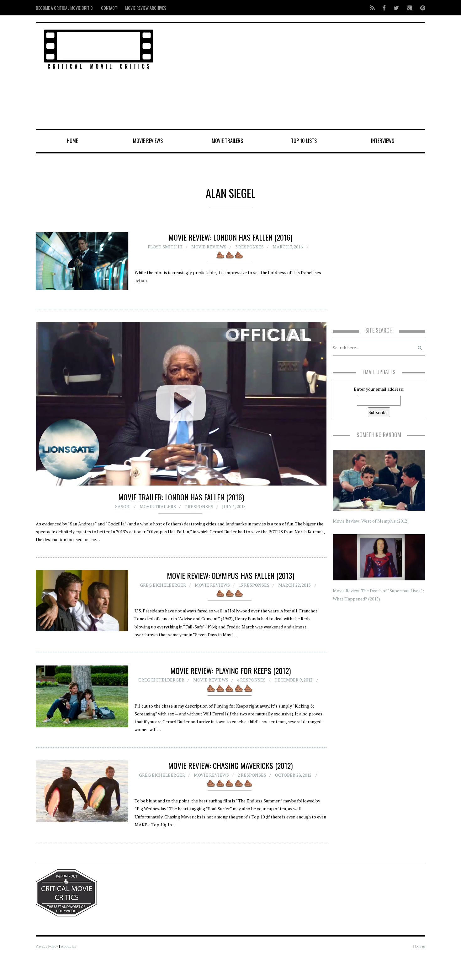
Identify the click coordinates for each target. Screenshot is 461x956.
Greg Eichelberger (163, 585)
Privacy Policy (47, 946)
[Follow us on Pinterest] (420, 7)
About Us (68, 946)
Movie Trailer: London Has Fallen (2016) (181, 496)
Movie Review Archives (145, 7)
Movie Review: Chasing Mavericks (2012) (230, 765)
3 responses (249, 247)
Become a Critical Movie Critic (64, 7)
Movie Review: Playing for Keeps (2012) (230, 670)
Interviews (382, 140)
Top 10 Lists (304, 140)
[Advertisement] (296, 76)
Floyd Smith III (165, 247)
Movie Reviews (148, 140)
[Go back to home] (98, 48)
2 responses (252, 775)
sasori (123, 506)
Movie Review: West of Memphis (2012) (371, 521)
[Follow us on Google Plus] (409, 7)
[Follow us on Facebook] (384, 7)
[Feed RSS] (372, 7)
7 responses (199, 506)
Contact (109, 7)
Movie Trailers (227, 140)
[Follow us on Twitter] (396, 7)
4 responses (251, 680)
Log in (420, 946)
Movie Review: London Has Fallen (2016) (230, 237)
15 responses (254, 585)
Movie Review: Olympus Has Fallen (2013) (230, 575)
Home (72, 140)
